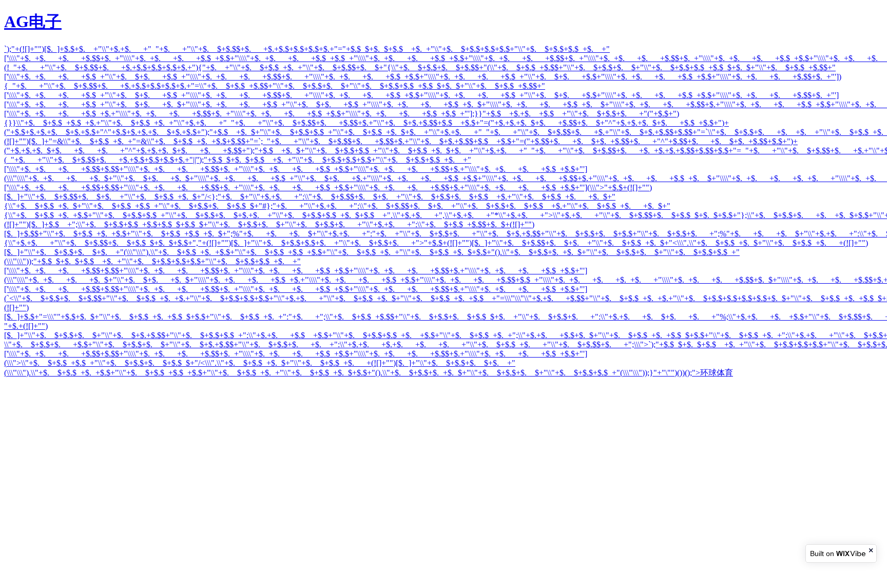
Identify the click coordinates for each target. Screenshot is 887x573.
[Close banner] (871, 550)
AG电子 (33, 21)
